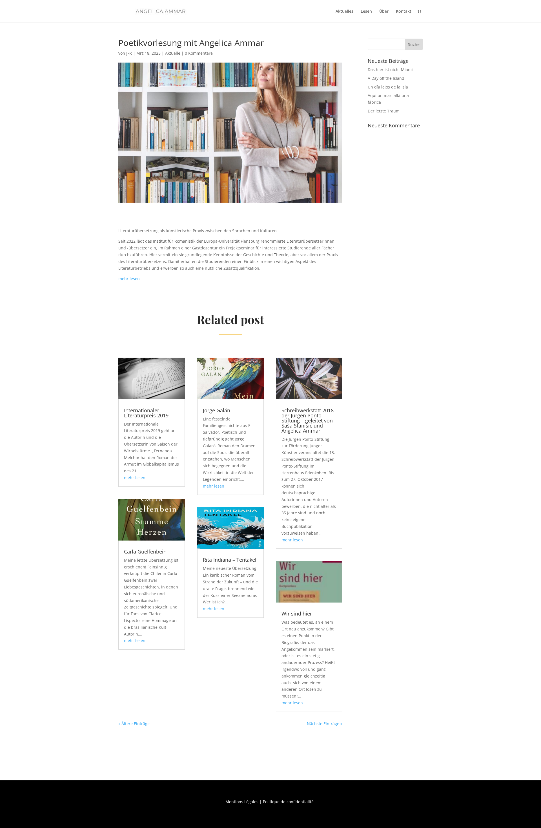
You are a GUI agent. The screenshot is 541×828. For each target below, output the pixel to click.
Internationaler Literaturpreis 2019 (146, 413)
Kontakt (403, 11)
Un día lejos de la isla (388, 87)
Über (384, 11)
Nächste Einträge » (324, 723)
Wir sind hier (296, 613)
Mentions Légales (241, 801)
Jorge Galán (216, 410)
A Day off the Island (386, 78)
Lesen (366, 11)
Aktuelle (172, 53)
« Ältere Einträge (134, 723)
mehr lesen (129, 278)
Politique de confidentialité (288, 801)
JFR (129, 53)
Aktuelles (344, 11)
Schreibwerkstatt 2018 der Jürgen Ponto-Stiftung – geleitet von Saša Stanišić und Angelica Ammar (307, 420)
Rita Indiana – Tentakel (229, 559)
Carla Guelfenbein (145, 551)
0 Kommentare (199, 53)
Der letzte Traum (384, 111)
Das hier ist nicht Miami (390, 69)
